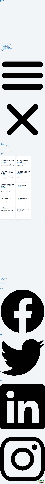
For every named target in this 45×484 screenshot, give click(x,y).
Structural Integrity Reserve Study (7, 44)
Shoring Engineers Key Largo (6, 198)
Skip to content (2, 0)
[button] (22, 97)
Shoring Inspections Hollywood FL (22, 198)
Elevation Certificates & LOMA (7, 46)
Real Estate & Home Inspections (7, 47)
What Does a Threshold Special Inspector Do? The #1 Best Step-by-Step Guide (7, 172)
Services (2, 144)
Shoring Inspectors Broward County (7, 210)
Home (2, 143)
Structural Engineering (6, 145)
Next (42, 220)
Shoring (2, 158)
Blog (2, 50)
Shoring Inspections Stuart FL (22, 185)
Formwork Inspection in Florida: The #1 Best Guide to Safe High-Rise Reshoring (7, 185)
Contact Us (2, 154)
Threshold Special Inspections (7, 43)
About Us (2, 49)
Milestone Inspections (6, 42)
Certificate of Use (5, 45)
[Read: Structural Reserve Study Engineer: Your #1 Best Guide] (20, 207)
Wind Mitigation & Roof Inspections (7, 48)
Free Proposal (41, 482)
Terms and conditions (4, 278)
